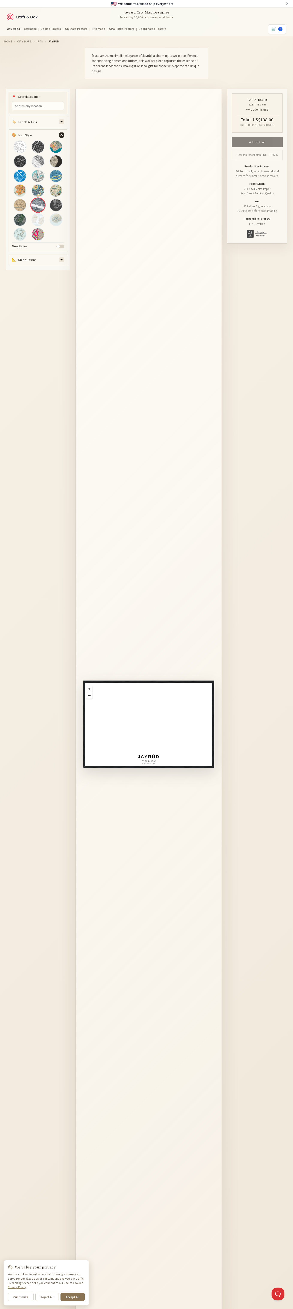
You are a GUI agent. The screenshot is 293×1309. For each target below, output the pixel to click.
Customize (20, 1297)
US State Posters (76, 28)
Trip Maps (98, 28)
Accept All (72, 1297)
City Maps (13, 28)
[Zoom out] (89, 695)
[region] (151, 726)
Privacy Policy (17, 1287)
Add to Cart (257, 142)
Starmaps (30, 28)
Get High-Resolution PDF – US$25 (257, 154)
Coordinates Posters (152, 28)
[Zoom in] (89, 689)
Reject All (47, 1297)
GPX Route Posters (121, 28)
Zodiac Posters (51, 28)
